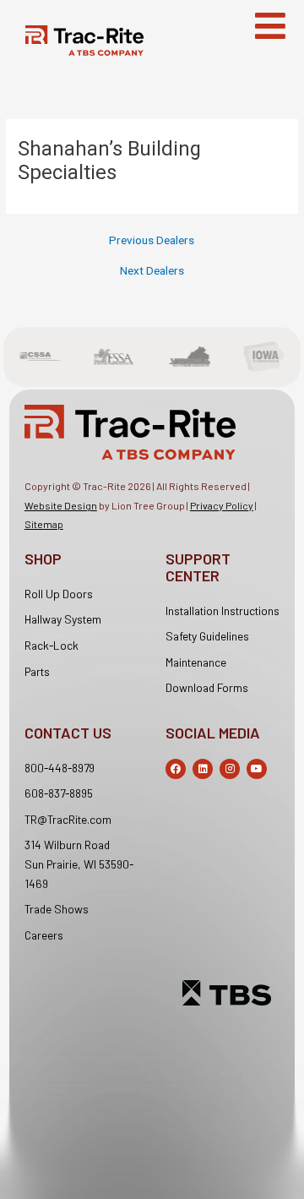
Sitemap (43, 524)
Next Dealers (152, 271)
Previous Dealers (151, 241)
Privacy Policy (221, 505)
